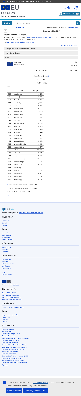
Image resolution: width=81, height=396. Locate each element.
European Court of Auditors (10, 342)
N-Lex (4, 272)
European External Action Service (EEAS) (14, 345)
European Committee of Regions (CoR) (13, 349)
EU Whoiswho (6, 266)
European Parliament (8, 329)
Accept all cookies (14, 391)
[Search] (78, 23)
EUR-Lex (8, 13)
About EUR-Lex (6, 247)
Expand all (65, 45)
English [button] (76, 9)
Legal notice (5, 233)
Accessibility (6, 237)
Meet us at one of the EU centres (12, 299)
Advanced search (74, 27)
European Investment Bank (10, 351)
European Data (6, 259)
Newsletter (5, 249)
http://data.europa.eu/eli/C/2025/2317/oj (40, 37)
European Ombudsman (9, 354)
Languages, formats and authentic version (20, 49)
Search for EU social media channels (13, 307)
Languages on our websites (10, 315)
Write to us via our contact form (11, 297)
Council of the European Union (11, 333)
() (49, 76)
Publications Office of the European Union (31, 213)
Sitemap (4, 225)
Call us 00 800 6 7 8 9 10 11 (10, 293)
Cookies (4, 321)
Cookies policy (6, 235)
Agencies (5, 365)
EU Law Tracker (6, 274)
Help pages (5, 221)
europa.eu (16, 285)
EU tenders (5, 261)
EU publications (6, 268)
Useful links (5, 251)
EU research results (8, 264)
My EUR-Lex (68, 9)
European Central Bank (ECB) (10, 340)
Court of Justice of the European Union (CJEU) (15, 338)
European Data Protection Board (11, 358)
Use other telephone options (10, 295)
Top (8, 195)
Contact (4, 223)
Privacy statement (7, 239)
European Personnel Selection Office (13, 360)
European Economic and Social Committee (14, 347)
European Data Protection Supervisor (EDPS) (15, 356)
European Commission (9, 336)
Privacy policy (6, 317)
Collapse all (74, 45)
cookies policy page (40, 382)
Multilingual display (13, 53)
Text (7, 57)
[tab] (41, 48)
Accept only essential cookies (35, 391)
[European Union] (6, 281)
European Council (7, 331)
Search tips (20, 27)
